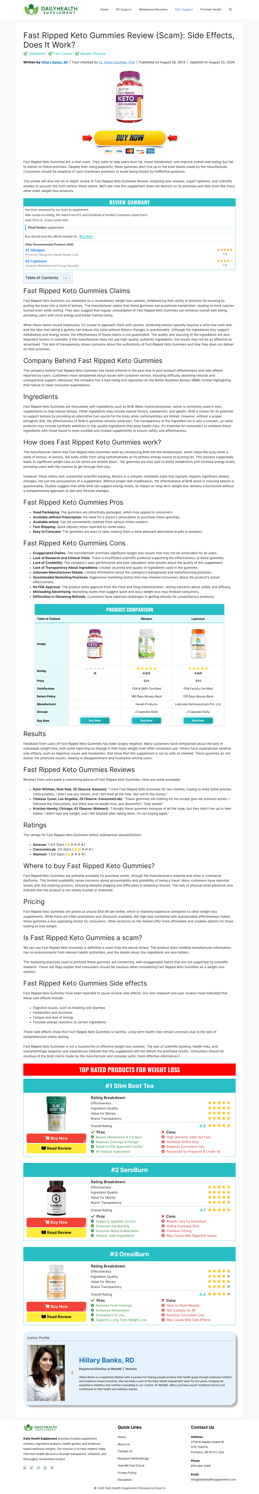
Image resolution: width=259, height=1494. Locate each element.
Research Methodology (133, 1458)
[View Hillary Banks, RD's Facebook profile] (72, 1373)
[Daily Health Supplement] (40, 1434)
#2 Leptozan (36, 261)
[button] (230, 9)
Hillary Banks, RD (54, 62)
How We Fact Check (131, 1465)
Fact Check (63, 54)
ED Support (124, 9)
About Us (124, 1444)
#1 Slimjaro (35, 250)
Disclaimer (37, 54)
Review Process (93, 54)
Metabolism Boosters (153, 9)
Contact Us (125, 1451)
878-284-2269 (200, 1466)
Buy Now (86, 236)
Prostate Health (211, 9)
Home (104, 9)
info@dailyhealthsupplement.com (213, 1479)
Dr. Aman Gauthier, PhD (117, 62)
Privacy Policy (127, 1472)
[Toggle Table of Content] (64, 278)
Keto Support (184, 9)
